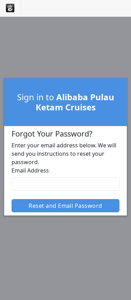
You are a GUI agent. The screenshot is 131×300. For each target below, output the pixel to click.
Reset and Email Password (65, 206)
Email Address (30, 170)
